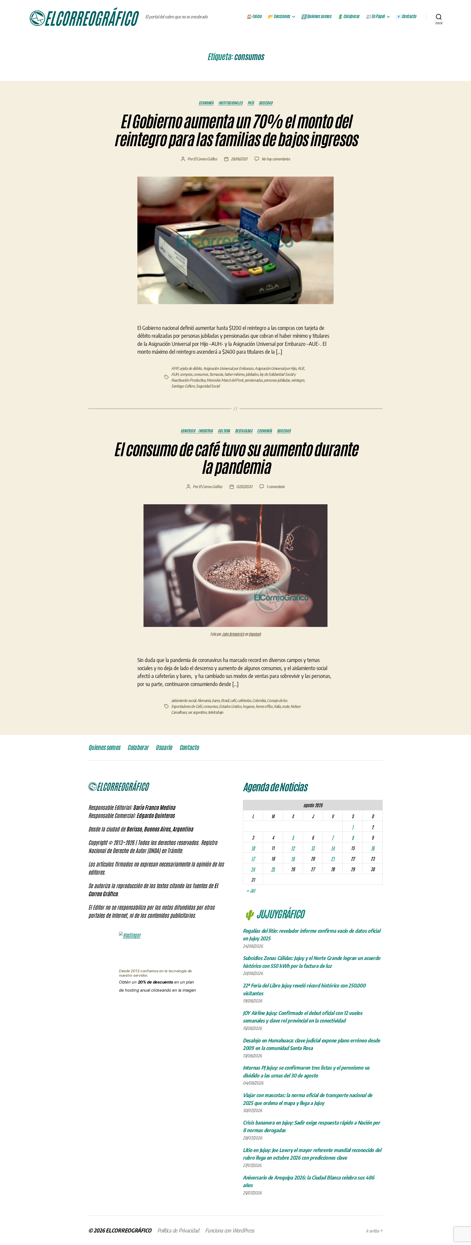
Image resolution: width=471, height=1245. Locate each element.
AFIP (174, 368)
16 (372, 848)
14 (332, 848)
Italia (277, 706)
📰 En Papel (375, 16)
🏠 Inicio (254, 16)
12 (292, 848)
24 (253, 869)
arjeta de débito (191, 368)
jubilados (252, 374)
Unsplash (255, 634)
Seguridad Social (208, 386)
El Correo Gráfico (205, 158)
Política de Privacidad (178, 1230)
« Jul (250, 890)
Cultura (224, 430)
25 (273, 869)
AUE (301, 368)
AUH (174, 374)
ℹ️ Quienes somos (316, 16)
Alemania (204, 700)
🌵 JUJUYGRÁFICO (273, 913)
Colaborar (137, 747)
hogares (248, 706)
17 (253, 858)
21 (332, 858)
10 (253, 848)
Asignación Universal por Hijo (275, 368)
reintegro (297, 380)
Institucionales (230, 103)
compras (186, 374)
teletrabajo (215, 712)
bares (216, 700)
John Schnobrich (233, 634)
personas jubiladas (277, 380)
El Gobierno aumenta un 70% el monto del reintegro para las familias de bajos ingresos (235, 130)
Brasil (225, 700)
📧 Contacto (406, 16)
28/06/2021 (239, 158)
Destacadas (243, 430)
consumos (200, 374)
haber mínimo (234, 374)
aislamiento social (183, 700)
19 (292, 858)
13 (312, 848)
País (251, 103)
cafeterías (244, 700)
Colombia (259, 700)
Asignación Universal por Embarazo (228, 368)
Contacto (189, 747)
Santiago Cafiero (183, 386)
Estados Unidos (230, 706)
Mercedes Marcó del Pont (225, 380)
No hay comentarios (276, 158)
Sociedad (265, 103)
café (233, 700)
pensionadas (253, 380)
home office (264, 706)
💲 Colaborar (348, 16)
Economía (206, 103)
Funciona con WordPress (229, 1230)
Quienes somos (104, 747)
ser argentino (197, 712)
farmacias (216, 374)
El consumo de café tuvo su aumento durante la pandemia (235, 458)
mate (285, 706)
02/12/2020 (244, 486)
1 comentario (275, 486)
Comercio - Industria (197, 430)
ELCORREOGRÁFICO (128, 1230)
